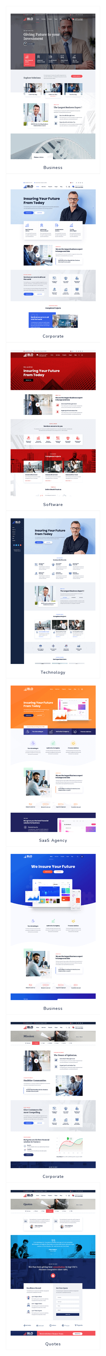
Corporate (53, 336)
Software (53, 504)
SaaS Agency (53, 840)
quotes (53, 1344)
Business (53, 167)
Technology (53, 672)
